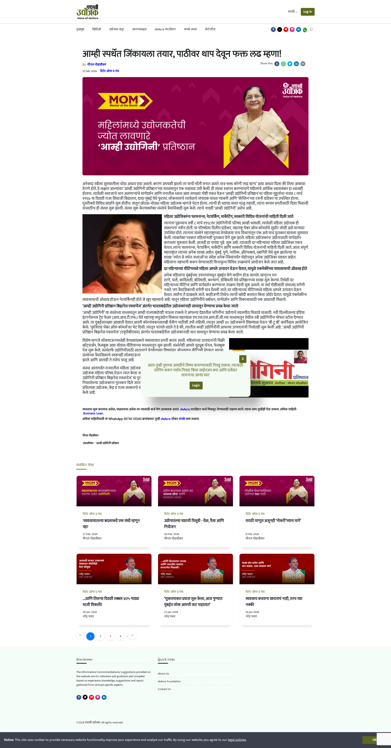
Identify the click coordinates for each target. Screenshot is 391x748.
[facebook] (276, 63)
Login (196, 385)
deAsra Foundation (169, 681)
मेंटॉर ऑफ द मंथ (109, 71)
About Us (163, 674)
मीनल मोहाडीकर (96, 64)
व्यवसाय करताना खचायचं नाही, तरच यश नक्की (274, 601)
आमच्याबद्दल (139, 29)
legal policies (237, 740)
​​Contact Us (164, 689)
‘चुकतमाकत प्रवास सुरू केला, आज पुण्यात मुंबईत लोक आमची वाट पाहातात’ (193, 601)
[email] (302, 63)
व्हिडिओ (96, 29)
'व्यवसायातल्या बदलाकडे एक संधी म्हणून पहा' (111, 523)
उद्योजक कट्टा (116, 29)
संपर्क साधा (190, 29)
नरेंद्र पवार (88, 616)
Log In (307, 11)
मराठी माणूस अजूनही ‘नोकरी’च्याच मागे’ (273, 520)
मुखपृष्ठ (80, 29)
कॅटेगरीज (210, 29)
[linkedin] (296, 63)
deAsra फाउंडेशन (165, 29)
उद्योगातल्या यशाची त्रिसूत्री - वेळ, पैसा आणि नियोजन (194, 523)
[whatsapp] (283, 63)
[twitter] (289, 63)
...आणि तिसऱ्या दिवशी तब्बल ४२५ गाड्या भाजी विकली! (111, 601)
